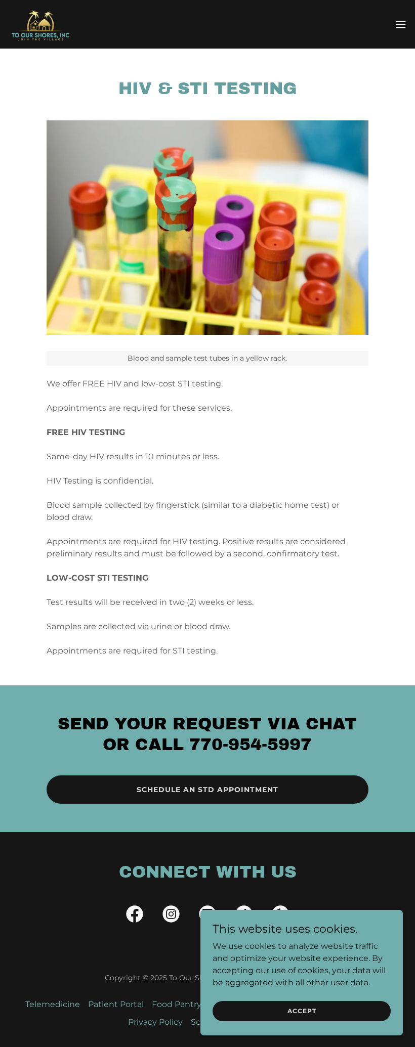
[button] (401, 24)
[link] (40, 24)
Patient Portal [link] (116, 1004)
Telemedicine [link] (52, 1004)
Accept (301, 1011)
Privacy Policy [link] (155, 1022)
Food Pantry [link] (176, 1004)
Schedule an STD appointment (207, 789)
